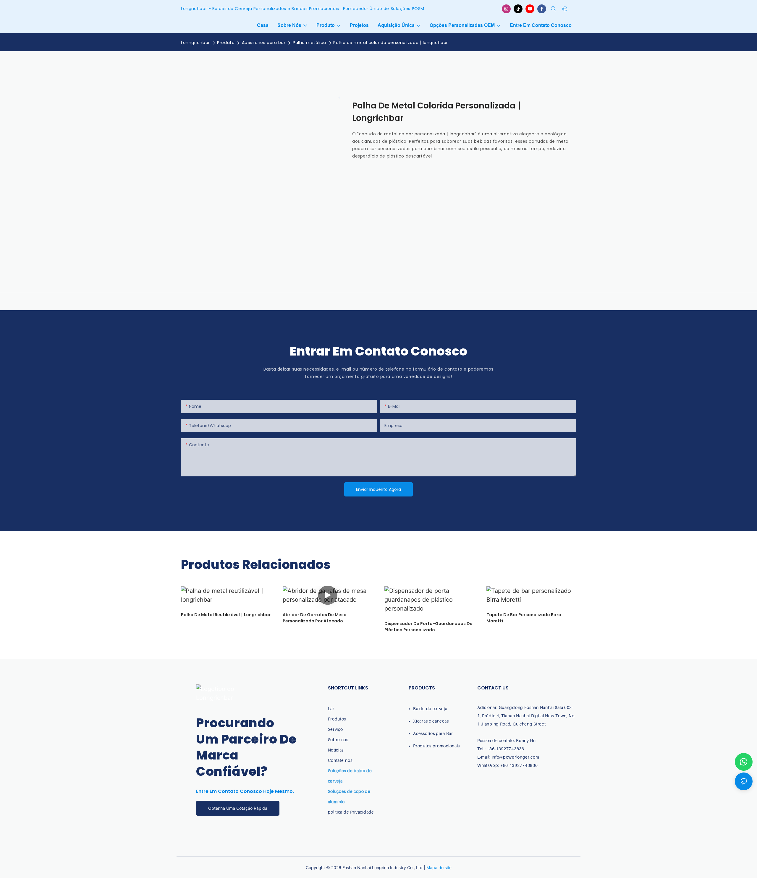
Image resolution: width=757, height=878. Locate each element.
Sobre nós (338, 739)
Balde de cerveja (430, 708)
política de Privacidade (351, 811)
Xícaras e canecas (431, 720)
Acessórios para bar (264, 43)
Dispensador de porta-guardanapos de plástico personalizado (428, 627)
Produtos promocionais (436, 745)
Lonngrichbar (195, 43)
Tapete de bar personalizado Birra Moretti (523, 618)
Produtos (337, 718)
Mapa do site (439, 867)
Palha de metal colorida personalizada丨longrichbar (390, 43)
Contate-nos (340, 760)
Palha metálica (309, 43)
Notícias (336, 749)
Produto (225, 43)
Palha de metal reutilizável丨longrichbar (226, 615)
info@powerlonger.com (515, 756)
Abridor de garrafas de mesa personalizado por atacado (315, 618)
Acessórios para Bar (433, 733)
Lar (331, 708)
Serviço (335, 729)
